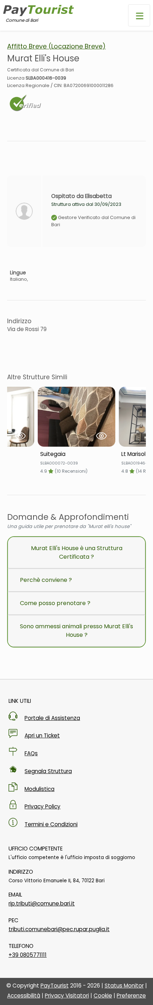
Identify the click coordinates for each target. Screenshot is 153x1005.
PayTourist (55, 985)
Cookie (103, 995)
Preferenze (131, 995)
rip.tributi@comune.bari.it (42, 903)
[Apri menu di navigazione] (139, 15)
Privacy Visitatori (67, 995)
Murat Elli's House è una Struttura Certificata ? (76, 552)
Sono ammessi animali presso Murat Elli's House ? (76, 630)
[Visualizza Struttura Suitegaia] (76, 416)
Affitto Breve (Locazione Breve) (56, 46)
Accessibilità (23, 995)
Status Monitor (124, 985)
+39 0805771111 (28, 955)
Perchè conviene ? (46, 580)
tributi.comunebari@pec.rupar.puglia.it (59, 929)
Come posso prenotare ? (55, 603)
